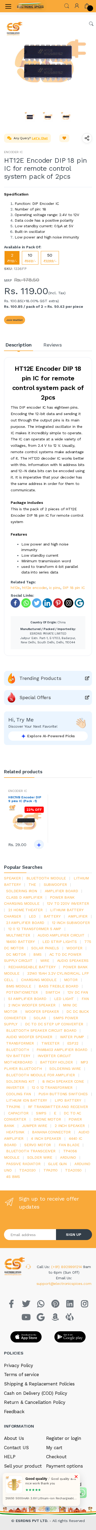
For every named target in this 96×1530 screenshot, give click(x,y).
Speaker (12, 878)
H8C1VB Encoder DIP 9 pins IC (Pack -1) (24, 799)
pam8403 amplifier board (62, 1049)
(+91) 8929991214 (67, 1267)
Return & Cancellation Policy (34, 1402)
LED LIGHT (64, 999)
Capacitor (18, 1113)
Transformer (20, 1043)
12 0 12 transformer (52, 1087)
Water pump (72, 1037)
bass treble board (58, 986)
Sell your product (23, 1466)
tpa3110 (50, 1170)
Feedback (14, 1411)
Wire (44, 960)
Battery (52, 916)
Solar (40, 1018)
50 (50, 258)
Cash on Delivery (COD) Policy (35, 1393)
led (32, 916)
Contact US (16, 1447)
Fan (85, 999)
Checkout (56, 1456)
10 (30, 258)
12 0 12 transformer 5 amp (34, 929)
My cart (54, 1447)
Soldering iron (21, 891)
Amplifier (77, 916)
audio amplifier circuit (61, 935)
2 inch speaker (70, 1125)
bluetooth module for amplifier (40, 1075)
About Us (14, 1438)
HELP (9, 1456)
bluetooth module (46, 878)
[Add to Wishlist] (64, 138)
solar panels (45, 948)
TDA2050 (73, 1170)
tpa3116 (13, 1107)
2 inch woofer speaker (31, 1005)
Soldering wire (65, 1068)
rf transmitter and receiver (58, 1107)
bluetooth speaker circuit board (41, 1030)
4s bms (13, 1176)
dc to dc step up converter (54, 1024)
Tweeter (50, 1043)
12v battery (18, 1056)
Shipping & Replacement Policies (39, 1383)
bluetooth (17, 1049)
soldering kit (20, 1081)
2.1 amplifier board (25, 923)
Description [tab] (18, 345)
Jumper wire (34, 1125)
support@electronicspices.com (64, 1283)
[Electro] (30, 6)
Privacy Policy (18, 1365)
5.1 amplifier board (27, 999)
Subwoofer (55, 884)
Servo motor (37, 1145)
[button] (67, 5)
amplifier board (61, 891)
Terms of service (21, 1374)
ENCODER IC (13, 152)
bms (37, 954)
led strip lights (59, 941)
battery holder (56, 1062)
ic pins (54, 587)
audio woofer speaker (29, 1037)
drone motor (47, 1119)
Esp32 (72, 1043)
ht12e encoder (34, 587)
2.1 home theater (25, 910)
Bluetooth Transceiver (30, 1151)
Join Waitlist (14, 319)
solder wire (39, 1157)
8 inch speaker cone (63, 1081)
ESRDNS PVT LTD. (33, 1521)
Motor (70, 980)
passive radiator (23, 1164)
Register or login (64, 1438)
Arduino (68, 1157)
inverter (15, 1087)
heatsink (15, 1132)
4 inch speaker (46, 1138)
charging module (39, 980)
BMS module (18, 986)
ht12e (15, 587)
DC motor (16, 954)
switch (53, 992)
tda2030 (27, 1170)
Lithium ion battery (26, 1100)
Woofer (74, 948)
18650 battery (20, 941)
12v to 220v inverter (68, 903)
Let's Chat (40, 138)
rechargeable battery (31, 967)
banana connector (51, 1132)
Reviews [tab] (52, 345)
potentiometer (22, 992)
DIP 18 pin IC (74, 587)
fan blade (69, 1145)
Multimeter (18, 935)
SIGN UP (73, 1234)
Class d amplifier (24, 897)
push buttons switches (63, 1094)
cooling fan (18, 1094)
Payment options (64, 1466)
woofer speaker (42, 1011)
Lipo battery (68, 1100)
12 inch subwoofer (71, 923)
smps (41, 1113)
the (32, 884)
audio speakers (73, 960)
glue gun (57, 1164)
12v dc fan (77, 992)
